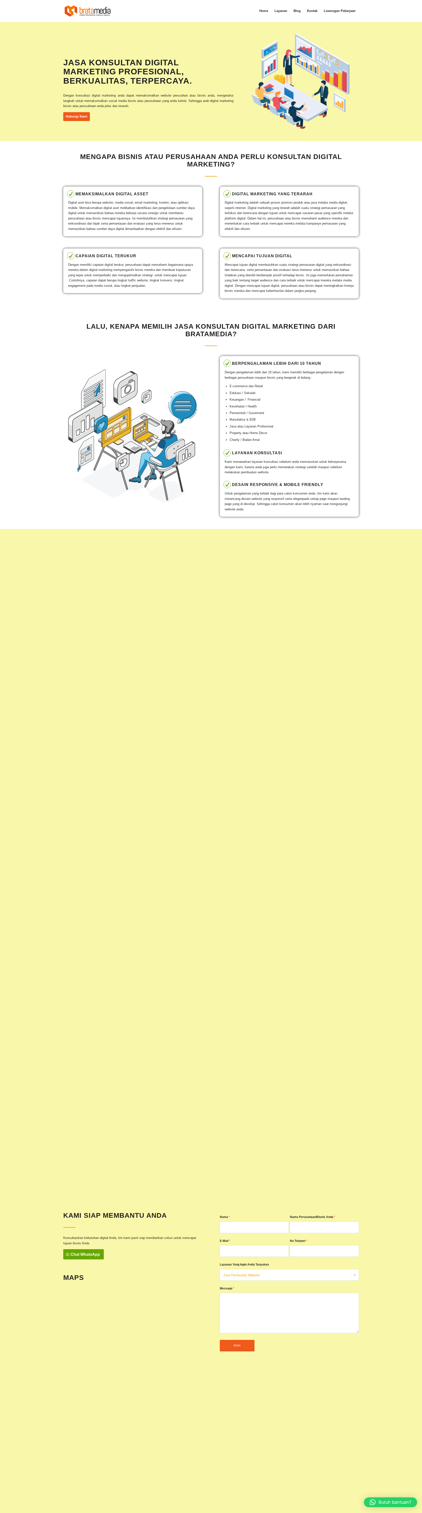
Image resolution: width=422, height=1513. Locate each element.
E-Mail (225, 1241)
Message (227, 1288)
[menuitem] (263, 11)
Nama (225, 1217)
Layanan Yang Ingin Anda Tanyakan (244, 1264)
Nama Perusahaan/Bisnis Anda (312, 1217)
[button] (390, 1502)
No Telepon (298, 1241)
